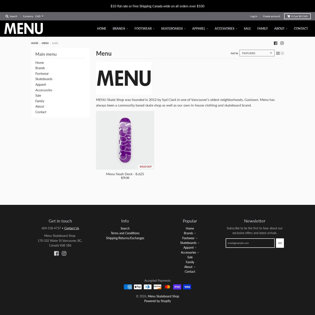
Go (280, 243)
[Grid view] (278, 53)
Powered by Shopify (157, 301)
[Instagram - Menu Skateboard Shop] (282, 43)
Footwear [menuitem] (143, 28)
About (39, 106)
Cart (299, 16)
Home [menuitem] (101, 28)
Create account (271, 16)
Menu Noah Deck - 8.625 (125, 174)
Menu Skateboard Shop (163, 296)
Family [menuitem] (262, 28)
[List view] (282, 53)
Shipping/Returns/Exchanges (125, 238)
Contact (40, 112)
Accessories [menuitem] (224, 28)
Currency (28, 16)
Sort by (234, 53)
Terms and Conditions (125, 233)
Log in (253, 16)
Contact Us (71, 228)
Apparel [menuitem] (198, 28)
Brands (40, 68)
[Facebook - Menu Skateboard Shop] (276, 43)
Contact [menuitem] (301, 28)
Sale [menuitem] (247, 28)
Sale (38, 95)
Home (34, 43)
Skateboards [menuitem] (172, 28)
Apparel (40, 84)
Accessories (43, 90)
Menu (45, 43)
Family (39, 101)
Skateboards (43, 79)
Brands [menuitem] (119, 28)
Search (125, 228)
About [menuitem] (279, 28)
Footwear (42, 73)
